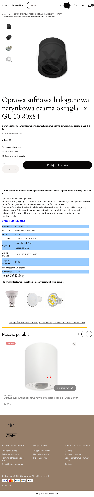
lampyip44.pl (6, 14)
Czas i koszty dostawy (12, 464)
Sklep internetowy (46, 494)
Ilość (4, 163)
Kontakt (68, 464)
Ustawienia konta (41, 454)
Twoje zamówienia (41, 450)
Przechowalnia (40, 458)
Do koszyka (63, 388)
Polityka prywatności (74, 454)
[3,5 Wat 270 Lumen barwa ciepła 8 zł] (55, 307)
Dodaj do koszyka (57, 165)
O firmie (68, 450)
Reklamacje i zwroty (11, 454)
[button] (67, 5)
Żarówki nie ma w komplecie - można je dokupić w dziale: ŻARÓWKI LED (47, 322)
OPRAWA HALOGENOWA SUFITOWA (49, 14)
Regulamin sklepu (10, 450)
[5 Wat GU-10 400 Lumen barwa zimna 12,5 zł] (12, 307)
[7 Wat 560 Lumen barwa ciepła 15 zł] (34, 307)
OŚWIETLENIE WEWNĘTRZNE (24, 14)
